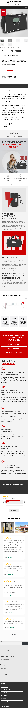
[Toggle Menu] (26, 7)
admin (1, 659)
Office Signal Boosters (9, 47)
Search (1, 641)
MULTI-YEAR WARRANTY (14, 348)
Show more (10, 554)
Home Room (6, 659)
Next (16, 635)
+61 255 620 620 (4, 687)
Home (3, 47)
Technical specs (14, 488)
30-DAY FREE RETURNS (14, 344)
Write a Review (14, 510)
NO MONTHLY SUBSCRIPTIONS (14, 352)
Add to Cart (14, 86)
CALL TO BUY (8, 4)
